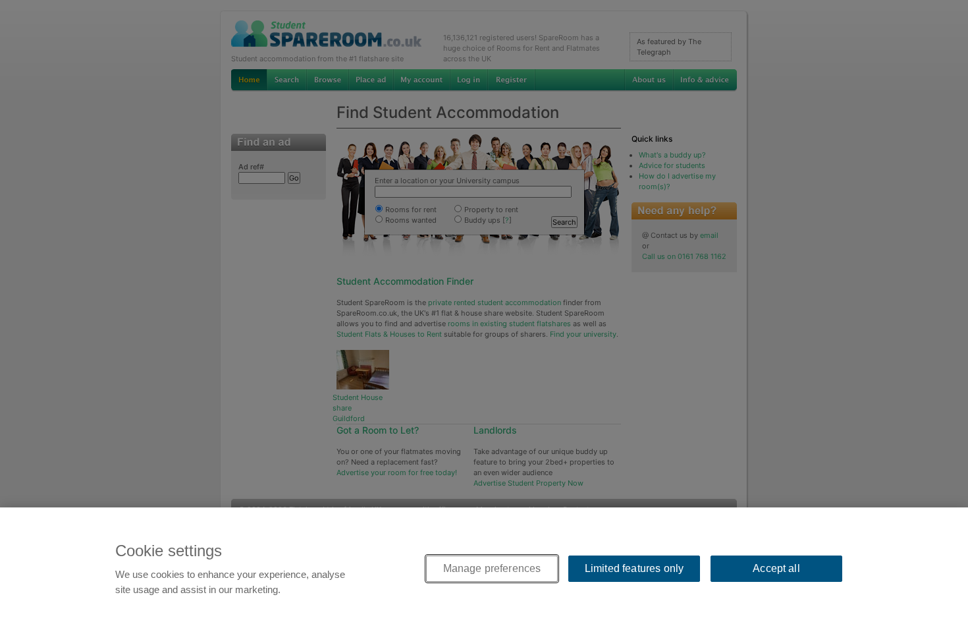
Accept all (776, 568)
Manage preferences (492, 568)
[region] (484, 568)
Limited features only (634, 568)
